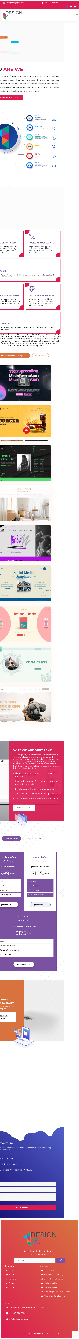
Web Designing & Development (57, 1292)
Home (11, 1270)
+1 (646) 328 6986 (51, 3)
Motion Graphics (50, 1283)
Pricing (12, 1283)
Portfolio (12, 1279)
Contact (12, 1287)
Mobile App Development (54, 1296)
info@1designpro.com (19, 1319)
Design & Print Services (53, 1279)
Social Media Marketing (53, 1275)
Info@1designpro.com (15, 3)
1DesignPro (39, 1333)
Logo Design (49, 1270)
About (11, 1275)
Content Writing (51, 1287)
